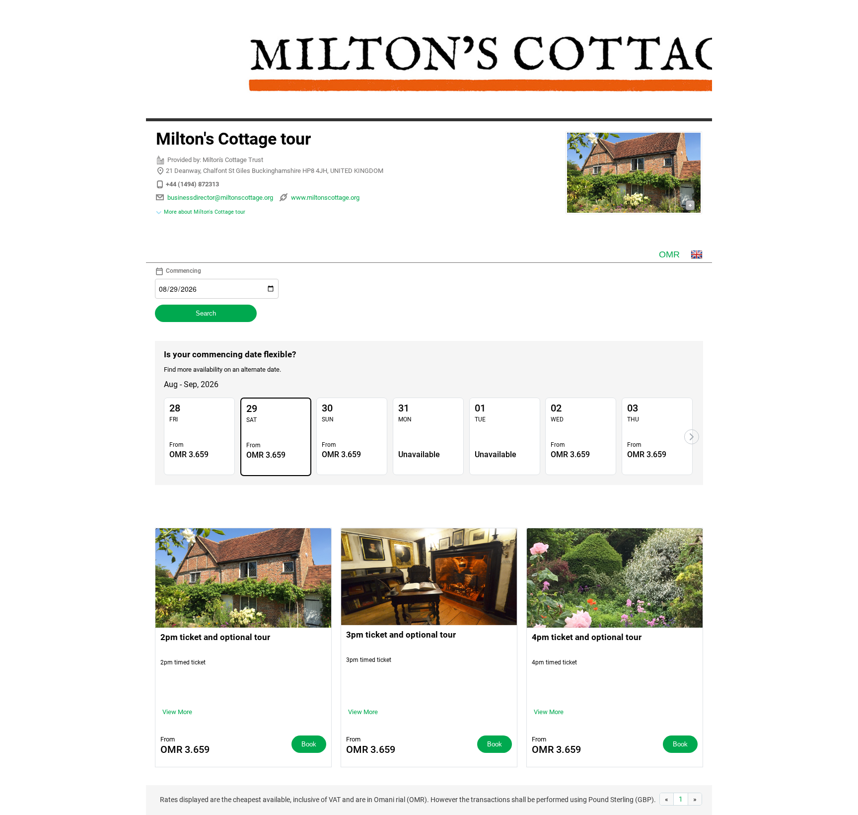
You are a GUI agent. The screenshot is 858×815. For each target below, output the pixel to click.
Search (206, 313)
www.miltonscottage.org (325, 197)
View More (177, 712)
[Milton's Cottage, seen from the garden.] (634, 174)
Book (308, 744)
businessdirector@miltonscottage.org (220, 197)
